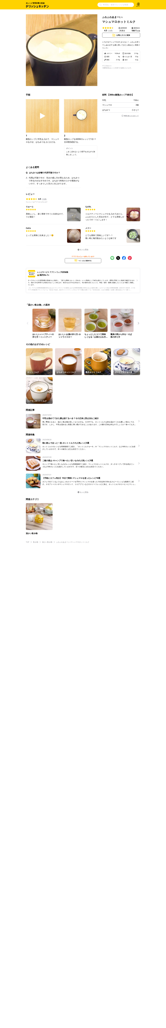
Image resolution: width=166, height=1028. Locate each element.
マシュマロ (107, 105)
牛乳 (104, 100)
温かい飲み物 (47, 542)
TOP (27, 542)
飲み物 (35, 542)
